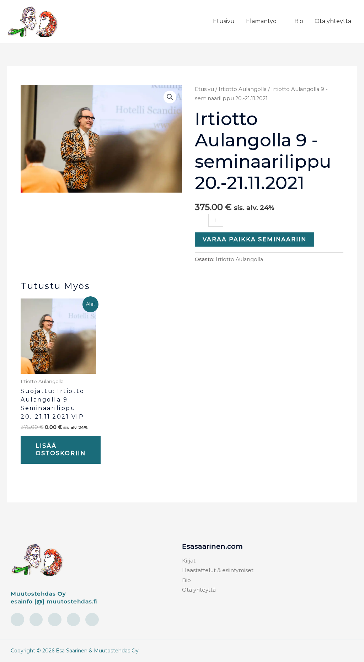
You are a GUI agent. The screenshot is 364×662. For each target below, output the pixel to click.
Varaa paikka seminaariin (254, 239)
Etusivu (204, 89)
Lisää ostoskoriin (61, 449)
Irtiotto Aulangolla (243, 89)
